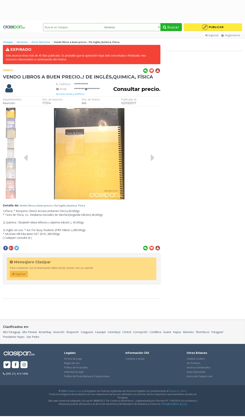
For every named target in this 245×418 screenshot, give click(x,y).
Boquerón (72, 332)
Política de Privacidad (75, 367)
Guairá (167, 332)
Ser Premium (193, 363)
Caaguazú (87, 332)
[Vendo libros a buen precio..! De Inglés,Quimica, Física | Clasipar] (11, 109)
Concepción (140, 332)
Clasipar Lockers (196, 358)
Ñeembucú (202, 332)
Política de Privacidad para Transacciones (86, 376)
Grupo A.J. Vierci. (178, 391)
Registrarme (232, 35)
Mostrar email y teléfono (70, 94)
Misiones (188, 332)
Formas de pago (73, 358)
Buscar (172, 27)
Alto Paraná (29, 332)
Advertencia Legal (73, 372)
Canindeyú (114, 332)
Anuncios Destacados (198, 367)
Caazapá (100, 332)
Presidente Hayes (13, 337)
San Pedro (32, 337)
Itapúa (177, 332)
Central (126, 332)
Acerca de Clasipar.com (199, 376)
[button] (213, 27)
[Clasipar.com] (14, 27)
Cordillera (155, 332)
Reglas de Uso (72, 363)
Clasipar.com (74, 391)
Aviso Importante (196, 372)
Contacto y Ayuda (135, 358)
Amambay (45, 332)
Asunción (59, 332)
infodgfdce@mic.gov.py (174, 404)
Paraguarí (217, 332)
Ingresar (213, 35)
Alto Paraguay (11, 332)
